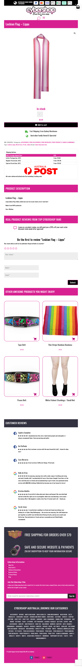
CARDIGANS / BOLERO (22, 617)
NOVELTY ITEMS (40, 629)
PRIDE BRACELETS (58, 631)
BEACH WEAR (63, 614)
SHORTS (18, 636)
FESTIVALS (18, 621)
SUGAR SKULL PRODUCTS (34, 636)
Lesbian (10, 145)
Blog (9, 577)
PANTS (54, 629)
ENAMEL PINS (59, 619)
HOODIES (26, 626)
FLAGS (24, 621)
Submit (73, 282)
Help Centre (11, 567)
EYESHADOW (67, 619)
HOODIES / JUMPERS (35, 626)
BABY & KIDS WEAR (30, 614)
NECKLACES (22, 629)
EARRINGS (39, 619)
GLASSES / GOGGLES (50, 621)
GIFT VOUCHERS (38, 621)
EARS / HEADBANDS (49, 619)
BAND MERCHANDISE (53, 614)
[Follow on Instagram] (44, 657)
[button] (74, 33)
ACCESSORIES (25, 142)
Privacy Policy (12, 574)
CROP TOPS (18, 619)
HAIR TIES (38, 624)
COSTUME (10, 619)
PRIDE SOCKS (43, 633)
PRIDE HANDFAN (69, 631)
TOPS (70, 636)
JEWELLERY (64, 626)
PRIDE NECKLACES (46, 142)
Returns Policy (12, 572)
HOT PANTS (57, 626)
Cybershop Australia (41, 145)
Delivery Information (14, 570)
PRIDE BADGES (40, 631)
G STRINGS (30, 621)
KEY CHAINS (71, 626)
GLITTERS (59, 621)
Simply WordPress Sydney (26, 652)
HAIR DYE (21, 624)
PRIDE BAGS (48, 631)
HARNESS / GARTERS (56, 624)
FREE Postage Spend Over (14, 155)
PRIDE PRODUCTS (57, 142)
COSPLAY (70, 617)
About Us (11, 565)
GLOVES (66, 621)
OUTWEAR (48, 629)
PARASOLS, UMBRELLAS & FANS (65, 629)
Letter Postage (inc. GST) (13, 158)
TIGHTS (66, 636)
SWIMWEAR (45, 636)
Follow (37, 657)
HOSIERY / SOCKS (47, 626)
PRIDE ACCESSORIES (35, 142)
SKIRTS (24, 636)
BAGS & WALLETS (41, 614)
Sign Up (71, 596)
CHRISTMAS (50, 617)
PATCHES (11, 631)
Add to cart (42, 124)
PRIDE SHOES (34, 633)
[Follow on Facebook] (31, 657)
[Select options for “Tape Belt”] (35, 339)
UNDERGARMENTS (41, 638)
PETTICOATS (18, 631)
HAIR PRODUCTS (29, 624)
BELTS (70, 614)
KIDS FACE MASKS (12, 629)
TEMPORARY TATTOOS (56, 636)
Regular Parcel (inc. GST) (13, 161)
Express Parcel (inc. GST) (13, 163)
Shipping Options (11, 152)
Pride (24, 145)
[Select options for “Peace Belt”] (35, 394)
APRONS (21, 614)
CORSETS (64, 617)
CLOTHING (58, 617)
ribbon (29, 145)
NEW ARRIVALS (30, 629)
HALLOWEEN (45, 624)
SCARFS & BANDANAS (68, 142)
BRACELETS (12, 617)
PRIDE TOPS (51, 633)
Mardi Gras (19, 145)
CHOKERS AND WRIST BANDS (38, 617)
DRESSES (32, 619)
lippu (13, 145)
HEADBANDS (19, 626)
